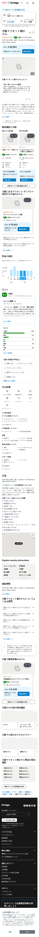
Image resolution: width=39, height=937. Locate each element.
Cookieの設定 (6, 878)
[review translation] (31, 296)
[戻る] (8, 278)
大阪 (10, 794)
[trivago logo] (10, 3)
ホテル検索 (5, 792)
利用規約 (4, 866)
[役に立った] (26, 99)
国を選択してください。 (10, 810)
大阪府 (4, 794)
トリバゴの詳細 (7, 894)
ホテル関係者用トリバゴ (10, 857)
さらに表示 (5, 117)
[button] (18, 15)
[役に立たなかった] (29, 99)
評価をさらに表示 (9, 381)
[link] (22, 3)
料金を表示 (27, 51)
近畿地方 (28, 792)
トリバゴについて (7, 835)
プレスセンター (7, 844)
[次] (34, 278)
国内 (20, 792)
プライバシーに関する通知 (10, 872)
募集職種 (4, 838)
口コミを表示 (7, 353)
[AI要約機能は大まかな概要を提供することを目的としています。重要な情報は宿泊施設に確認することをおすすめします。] (2, 122)
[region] (18, 66)
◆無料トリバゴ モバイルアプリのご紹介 (15, 854)
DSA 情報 (5, 875)
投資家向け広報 (7, 841)
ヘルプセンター (7, 891)
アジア (14, 792)
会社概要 (4, 869)
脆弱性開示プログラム (9, 881)
